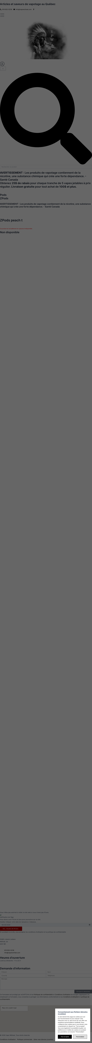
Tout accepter (65, 1036)
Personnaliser (80, 1036)
